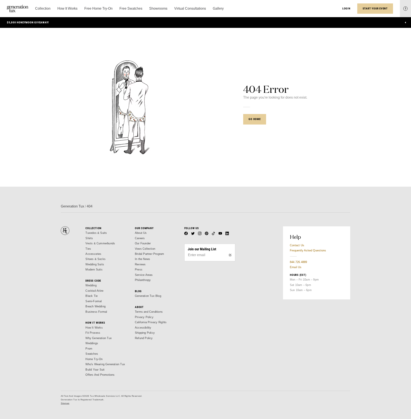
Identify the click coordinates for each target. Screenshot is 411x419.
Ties (88, 248)
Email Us (296, 267)
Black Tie (91, 295)
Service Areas (144, 274)
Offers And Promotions (100, 374)
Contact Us (297, 245)
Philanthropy (143, 280)
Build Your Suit (94, 369)
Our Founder (143, 243)
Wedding (90, 285)
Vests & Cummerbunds (100, 243)
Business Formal (96, 311)
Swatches (91, 353)
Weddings (91, 343)
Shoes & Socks (95, 259)
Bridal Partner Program (149, 253)
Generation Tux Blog (148, 295)
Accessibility (143, 327)
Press (138, 269)
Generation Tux (72, 206)
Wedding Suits (94, 264)
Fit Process (92, 332)
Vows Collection (145, 248)
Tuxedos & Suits (96, 232)
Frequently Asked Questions (308, 250)
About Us (141, 232)
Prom (88, 348)
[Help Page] (405, 8)
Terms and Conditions (149, 311)
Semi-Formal (93, 301)
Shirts (89, 238)
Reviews (140, 264)
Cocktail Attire (94, 290)
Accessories (93, 253)
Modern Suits (93, 269)
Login (346, 8)
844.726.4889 (298, 262)
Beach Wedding (95, 306)
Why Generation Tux (98, 338)
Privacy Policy (144, 317)
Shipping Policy (145, 332)
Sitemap (65, 403)
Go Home (255, 119)
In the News (142, 259)
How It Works (94, 327)
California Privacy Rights (151, 322)
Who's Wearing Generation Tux (105, 364)
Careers (140, 238)
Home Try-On (94, 359)
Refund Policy (144, 338)
